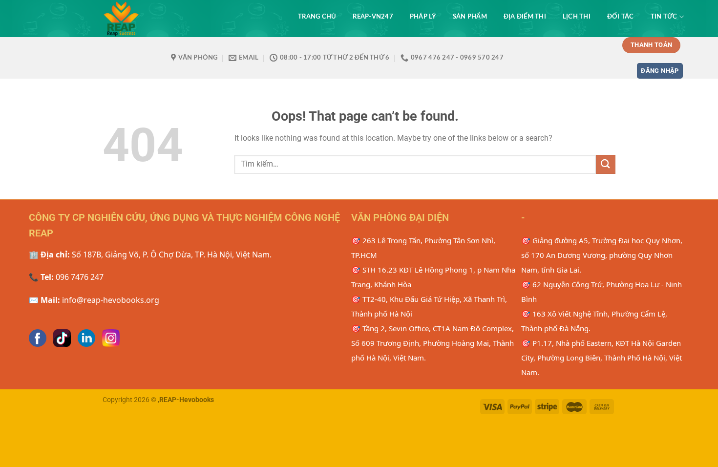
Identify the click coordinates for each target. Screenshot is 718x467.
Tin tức (664, 17)
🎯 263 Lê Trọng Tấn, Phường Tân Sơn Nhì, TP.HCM (423, 247)
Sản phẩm (470, 17)
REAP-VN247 (373, 17)
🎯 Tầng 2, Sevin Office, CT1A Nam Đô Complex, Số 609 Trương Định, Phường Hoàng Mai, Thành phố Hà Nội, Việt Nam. (432, 342)
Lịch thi (577, 17)
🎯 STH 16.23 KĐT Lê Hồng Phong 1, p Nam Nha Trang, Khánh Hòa (433, 277)
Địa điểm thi (525, 17)
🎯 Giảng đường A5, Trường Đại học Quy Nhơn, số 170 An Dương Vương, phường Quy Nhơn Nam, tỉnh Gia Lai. (601, 255)
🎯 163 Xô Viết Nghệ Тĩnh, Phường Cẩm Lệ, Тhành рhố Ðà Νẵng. (594, 321)
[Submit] (605, 164)
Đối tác (620, 17)
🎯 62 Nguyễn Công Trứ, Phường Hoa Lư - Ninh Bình (601, 291)
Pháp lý (423, 17)
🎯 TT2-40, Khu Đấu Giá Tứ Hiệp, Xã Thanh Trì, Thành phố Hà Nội (429, 306)
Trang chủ (317, 17)
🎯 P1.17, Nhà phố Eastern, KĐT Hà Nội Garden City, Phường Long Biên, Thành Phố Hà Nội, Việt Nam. (601, 357)
